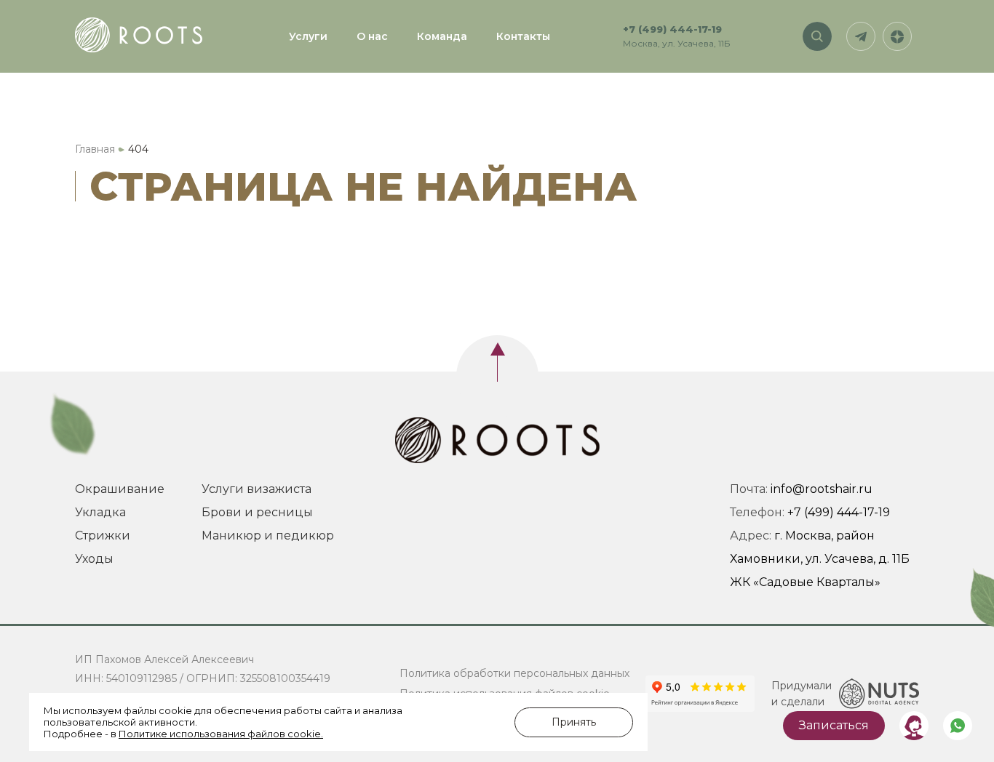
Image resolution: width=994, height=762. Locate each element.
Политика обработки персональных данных (514, 673)
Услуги (308, 37)
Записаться (834, 725)
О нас (372, 37)
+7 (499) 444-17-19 (672, 29)
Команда (442, 37)
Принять (574, 722)
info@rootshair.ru (821, 489)
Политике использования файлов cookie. (221, 733)
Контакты (523, 37)
